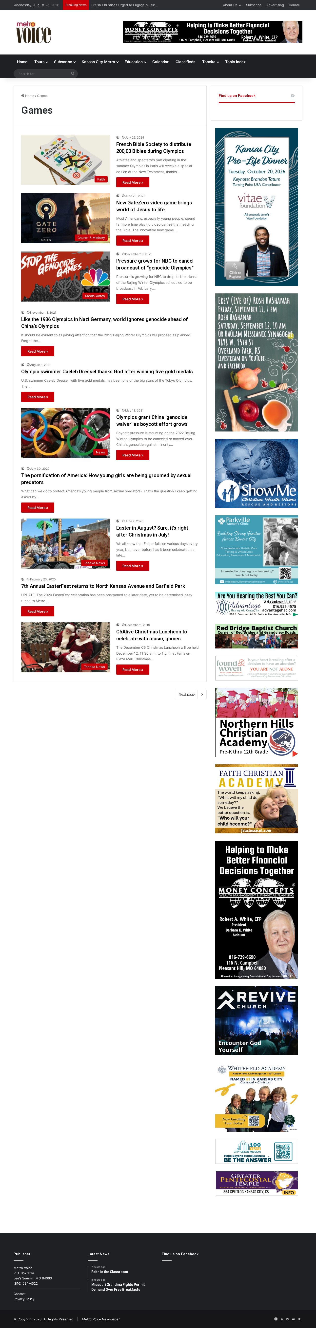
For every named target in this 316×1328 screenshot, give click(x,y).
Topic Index (235, 61)
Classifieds (185, 61)
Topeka (209, 61)
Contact (20, 1294)
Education (134, 61)
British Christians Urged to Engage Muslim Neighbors (132, 5)
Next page (187, 694)
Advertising (275, 5)
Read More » (132, 182)
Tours (39, 61)
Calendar (160, 61)
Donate (294, 5)
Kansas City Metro (98, 61)
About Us (230, 5)
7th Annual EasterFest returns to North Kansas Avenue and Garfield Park (103, 586)
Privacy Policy (24, 1299)
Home (22, 61)
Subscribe (253, 5)
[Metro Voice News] (33, 32)
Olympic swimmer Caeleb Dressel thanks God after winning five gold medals (107, 372)
